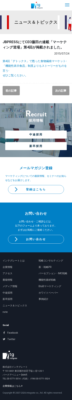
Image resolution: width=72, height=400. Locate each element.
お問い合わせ (36, 239)
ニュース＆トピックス (15, 305)
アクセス (7, 273)
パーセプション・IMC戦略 (53, 273)
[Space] (10, 355)
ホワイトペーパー (48, 292)
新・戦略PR (45, 267)
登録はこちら (36, 189)
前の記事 (11, 90)
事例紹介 (43, 299)
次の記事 (60, 90)
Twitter (11, 339)
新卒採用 (36, 146)
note (5, 312)
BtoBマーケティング (50, 286)
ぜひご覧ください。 (15, 75)
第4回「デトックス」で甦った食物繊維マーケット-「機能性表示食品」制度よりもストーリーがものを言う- (35, 65)
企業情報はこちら (12, 386)
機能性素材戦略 (47, 279)
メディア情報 (10, 286)
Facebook (12, 332)
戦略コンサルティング (51, 260)
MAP (24, 374)
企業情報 (7, 267)
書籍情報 (7, 279)
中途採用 (36, 134)
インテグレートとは (14, 260)
